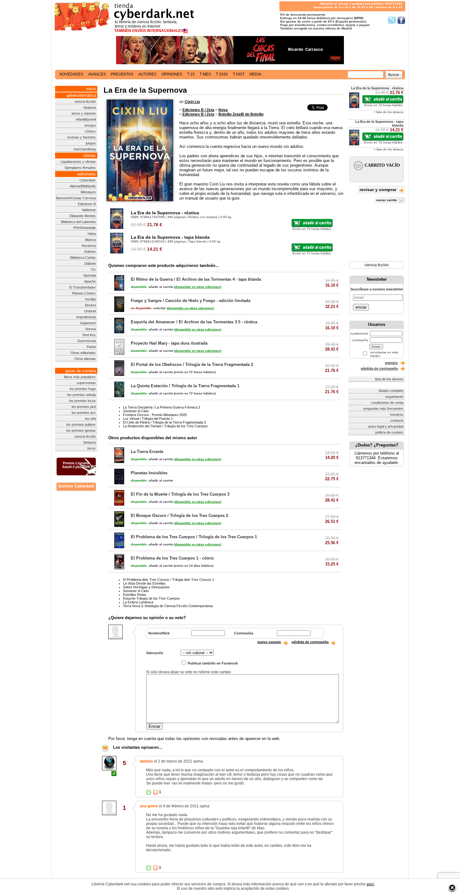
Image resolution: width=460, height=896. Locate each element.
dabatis (146, 761)
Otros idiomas (85, 359)
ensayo (90, 125)
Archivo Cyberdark (76, 486)
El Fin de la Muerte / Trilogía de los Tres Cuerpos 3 (180, 494)
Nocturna (89, 245)
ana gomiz (149, 806)
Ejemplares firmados (80, 167)
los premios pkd (84, 407)
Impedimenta (86, 317)
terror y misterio (84, 113)
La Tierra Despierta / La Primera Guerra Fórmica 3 (161, 407)
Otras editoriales (83, 353)
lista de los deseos (389, 379)
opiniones (171, 74)
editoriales (86, 174)
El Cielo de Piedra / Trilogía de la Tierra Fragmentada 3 (164, 422)
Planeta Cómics (84, 293)
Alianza (90, 240)
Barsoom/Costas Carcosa (76, 198)
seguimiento (394, 397)
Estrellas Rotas (134, 594)
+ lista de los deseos (388, 112)
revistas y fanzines (81, 137)
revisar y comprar (379, 189)
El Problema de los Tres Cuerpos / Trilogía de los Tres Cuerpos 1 (194, 536)
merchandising (85, 149)
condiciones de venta (387, 402)
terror (91, 448)
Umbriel (90, 311)
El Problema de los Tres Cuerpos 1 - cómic (172, 558)
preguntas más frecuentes (383, 408)
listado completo (391, 391)
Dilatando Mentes (82, 216)
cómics (90, 131)
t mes (205, 74)
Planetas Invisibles (149, 473)
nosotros (396, 414)
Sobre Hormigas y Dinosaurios (146, 587)
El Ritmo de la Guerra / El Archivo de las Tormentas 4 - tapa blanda (196, 279)
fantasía (90, 107)
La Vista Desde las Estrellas (144, 583)
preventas (122, 74)
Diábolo (90, 263)
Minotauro (88, 192)
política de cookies (389, 432)
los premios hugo (83, 389)
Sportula (89, 275)
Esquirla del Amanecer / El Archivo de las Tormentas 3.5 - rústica (194, 322)
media (255, 74)
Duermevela (86, 341)
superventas (86, 383)
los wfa (90, 418)
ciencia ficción (85, 101)
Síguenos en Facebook (401, 20)
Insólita (90, 299)
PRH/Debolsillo (84, 228)
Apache (90, 281)
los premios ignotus (81, 430)
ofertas (89, 155)
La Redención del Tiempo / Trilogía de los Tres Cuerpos (165, 426)
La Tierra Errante (147, 451)
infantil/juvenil (86, 119)
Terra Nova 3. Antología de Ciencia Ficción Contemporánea (168, 606)
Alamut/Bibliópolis (83, 186)
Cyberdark (87, 180)
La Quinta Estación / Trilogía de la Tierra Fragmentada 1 (185, 385)
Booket (90, 305)
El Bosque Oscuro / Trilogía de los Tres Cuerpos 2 (179, 515)
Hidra (92, 234)
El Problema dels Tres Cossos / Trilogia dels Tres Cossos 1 (168, 579)
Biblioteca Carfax (83, 257)
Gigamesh (88, 323)
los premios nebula (81, 395)
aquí (370, 884)
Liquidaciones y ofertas (78, 162)
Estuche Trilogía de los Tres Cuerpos (151, 598)
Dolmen (90, 251)
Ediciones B (87, 204)
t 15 (191, 74)
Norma (90, 329)
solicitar (148, 308)
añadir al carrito (152, 287)
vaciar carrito (387, 200)
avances (97, 74)
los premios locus (82, 401)
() (197, 287)
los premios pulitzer (81, 424)
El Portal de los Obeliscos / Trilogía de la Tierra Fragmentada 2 (192, 364)
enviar (360, 307)
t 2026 (222, 74)
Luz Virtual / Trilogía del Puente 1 (148, 418)
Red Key (89, 335)
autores (147, 74)
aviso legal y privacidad (385, 426)
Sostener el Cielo (136, 411)
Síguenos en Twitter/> (392, 20)
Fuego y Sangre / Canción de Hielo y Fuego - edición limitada (190, 300)
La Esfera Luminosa (138, 602)
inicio (91, 88)
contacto (396, 420)
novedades (71, 74)
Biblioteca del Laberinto (78, 222)
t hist (238, 74)
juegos (91, 143)
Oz (93, 269)
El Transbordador (82, 287)
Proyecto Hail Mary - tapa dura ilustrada (169, 343)
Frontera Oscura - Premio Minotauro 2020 (155, 415)
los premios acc (84, 412)
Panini (91, 347)
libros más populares (80, 377)
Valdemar (89, 210)
